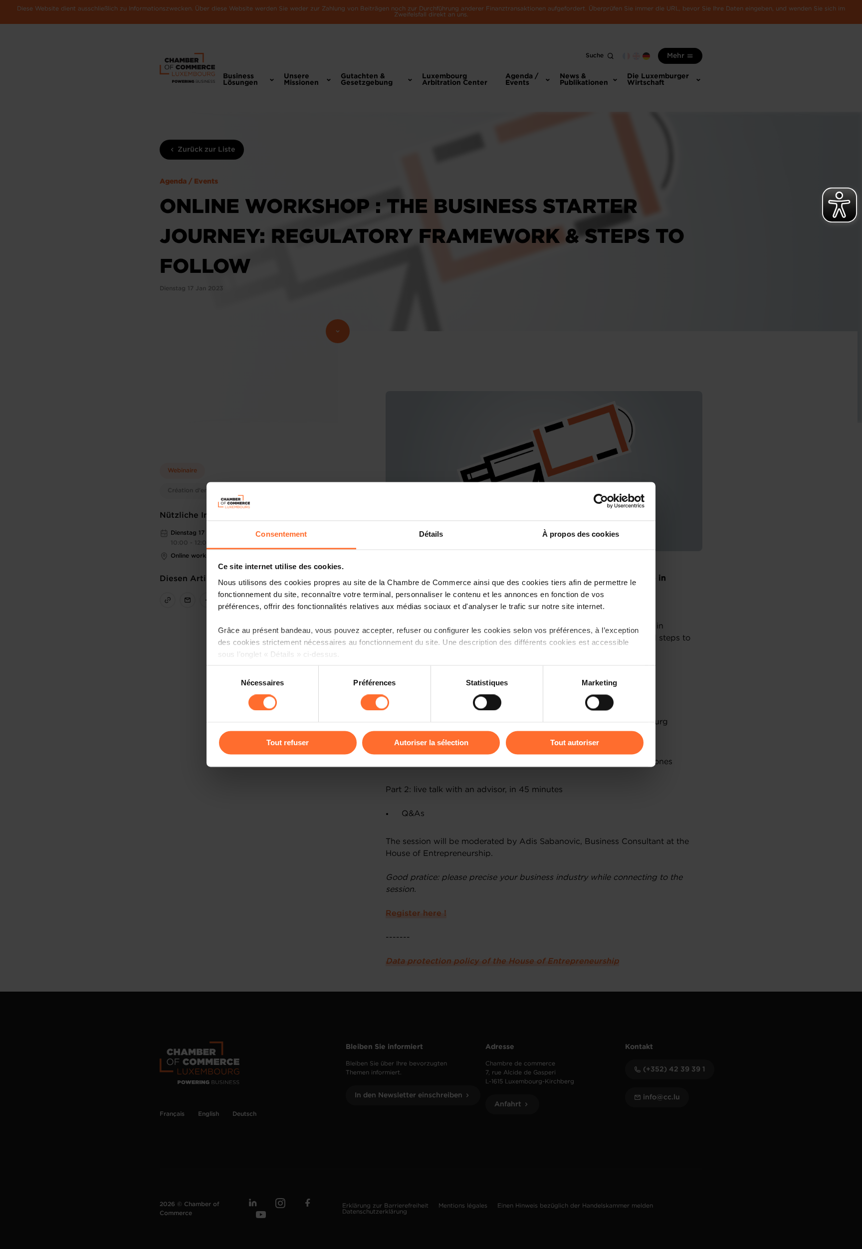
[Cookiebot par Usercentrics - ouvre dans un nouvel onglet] (601, 501)
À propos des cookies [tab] (580, 534)
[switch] (375, 703)
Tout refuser (287, 742)
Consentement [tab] (281, 534)
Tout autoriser (574, 742)
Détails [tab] (431, 534)
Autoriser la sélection (431, 742)
